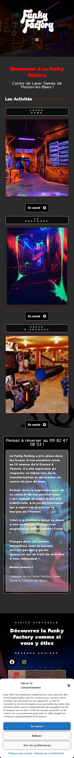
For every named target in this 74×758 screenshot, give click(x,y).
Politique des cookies (20, 753)
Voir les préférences (37, 745)
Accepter (37, 726)
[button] (69, 685)
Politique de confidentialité (49, 753)
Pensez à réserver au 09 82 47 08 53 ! (37, 442)
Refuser (37, 736)
